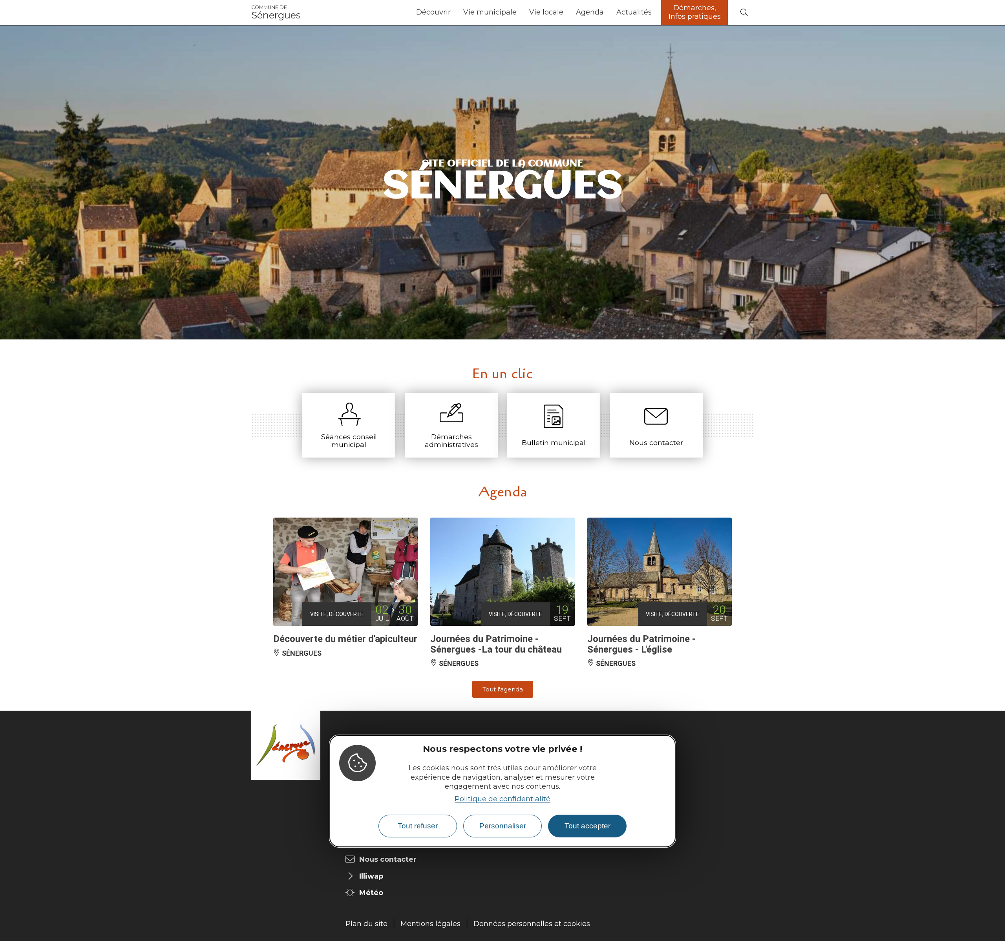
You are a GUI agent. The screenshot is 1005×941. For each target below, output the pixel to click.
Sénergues (276, 12)
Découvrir (433, 12)
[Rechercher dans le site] (744, 12)
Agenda (590, 12)
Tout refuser (418, 826)
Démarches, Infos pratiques (695, 12)
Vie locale (546, 12)
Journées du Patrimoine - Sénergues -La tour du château (496, 644)
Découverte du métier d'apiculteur (345, 638)
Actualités (634, 12)
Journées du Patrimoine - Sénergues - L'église (641, 644)
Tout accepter (587, 826)
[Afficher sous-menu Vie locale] (566, 12)
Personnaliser (502, 826)
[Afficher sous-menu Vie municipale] (519, 12)
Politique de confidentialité (502, 799)
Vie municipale (490, 12)
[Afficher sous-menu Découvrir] (454, 12)
